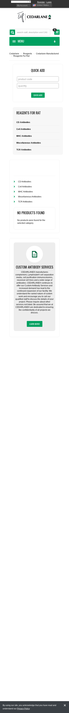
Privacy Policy (23, 708)
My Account (22, 5)
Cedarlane (14, 53)
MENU (20, 41)
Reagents (27, 53)
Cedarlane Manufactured (47, 53)
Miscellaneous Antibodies (28, 143)
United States (43, 5)
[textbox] (29, 32)
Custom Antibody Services (34, 267)
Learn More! (34, 323)
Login (49, 2)
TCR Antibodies (23, 150)
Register (41, 2)
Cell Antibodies (23, 129)
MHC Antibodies (24, 136)
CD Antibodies (23, 122)
